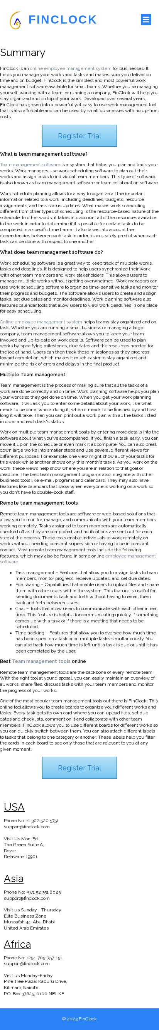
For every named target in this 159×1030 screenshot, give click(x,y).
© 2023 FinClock (79, 1019)
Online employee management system (41, 322)
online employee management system (71, 68)
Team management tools (41, 661)
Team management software (30, 164)
